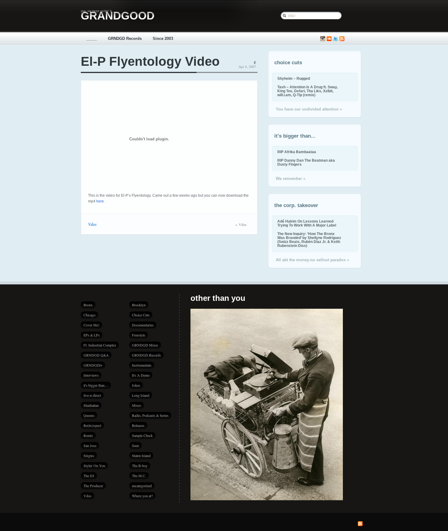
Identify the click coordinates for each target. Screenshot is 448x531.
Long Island (140, 395)
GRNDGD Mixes (145, 345)
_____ (91, 38)
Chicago (89, 314)
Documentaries (143, 324)
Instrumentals (141, 365)
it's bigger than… (96, 385)
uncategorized (142, 485)
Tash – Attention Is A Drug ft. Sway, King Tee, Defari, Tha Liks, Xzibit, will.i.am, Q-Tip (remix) (307, 91)
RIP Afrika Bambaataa (296, 152)
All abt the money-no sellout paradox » (312, 260)
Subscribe (342, 38)
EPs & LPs (92, 334)
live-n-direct (92, 395)
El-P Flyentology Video (150, 61)
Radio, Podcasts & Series (150, 415)
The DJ (89, 475)
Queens (89, 415)
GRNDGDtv (93, 365)
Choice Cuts (141, 314)
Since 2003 (163, 38)
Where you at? (142, 495)
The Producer (93, 485)
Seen (135, 445)
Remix (88, 435)
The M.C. (139, 475)
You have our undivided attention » (309, 109)
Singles (89, 455)
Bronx (88, 304)
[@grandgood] (335, 38)
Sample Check (142, 435)
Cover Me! (91, 324)
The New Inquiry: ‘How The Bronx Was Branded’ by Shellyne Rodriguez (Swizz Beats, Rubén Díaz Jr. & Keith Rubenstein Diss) (309, 240)
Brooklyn (139, 304)
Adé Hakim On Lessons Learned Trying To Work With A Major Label (306, 223)
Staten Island (141, 455)
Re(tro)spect (92, 425)
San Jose (90, 445)
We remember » (290, 178)
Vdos (92, 224)
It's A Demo (141, 375)
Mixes (136, 405)
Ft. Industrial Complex (100, 345)
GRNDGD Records (125, 38)
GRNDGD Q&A (96, 355)
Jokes (136, 385)
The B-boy (140, 465)
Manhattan (91, 405)
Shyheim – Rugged (293, 78)
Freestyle (138, 334)
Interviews (91, 375)
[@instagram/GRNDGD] (322, 38)
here (100, 201)
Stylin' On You (94, 465)
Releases (138, 425)
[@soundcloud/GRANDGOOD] (329, 38)
